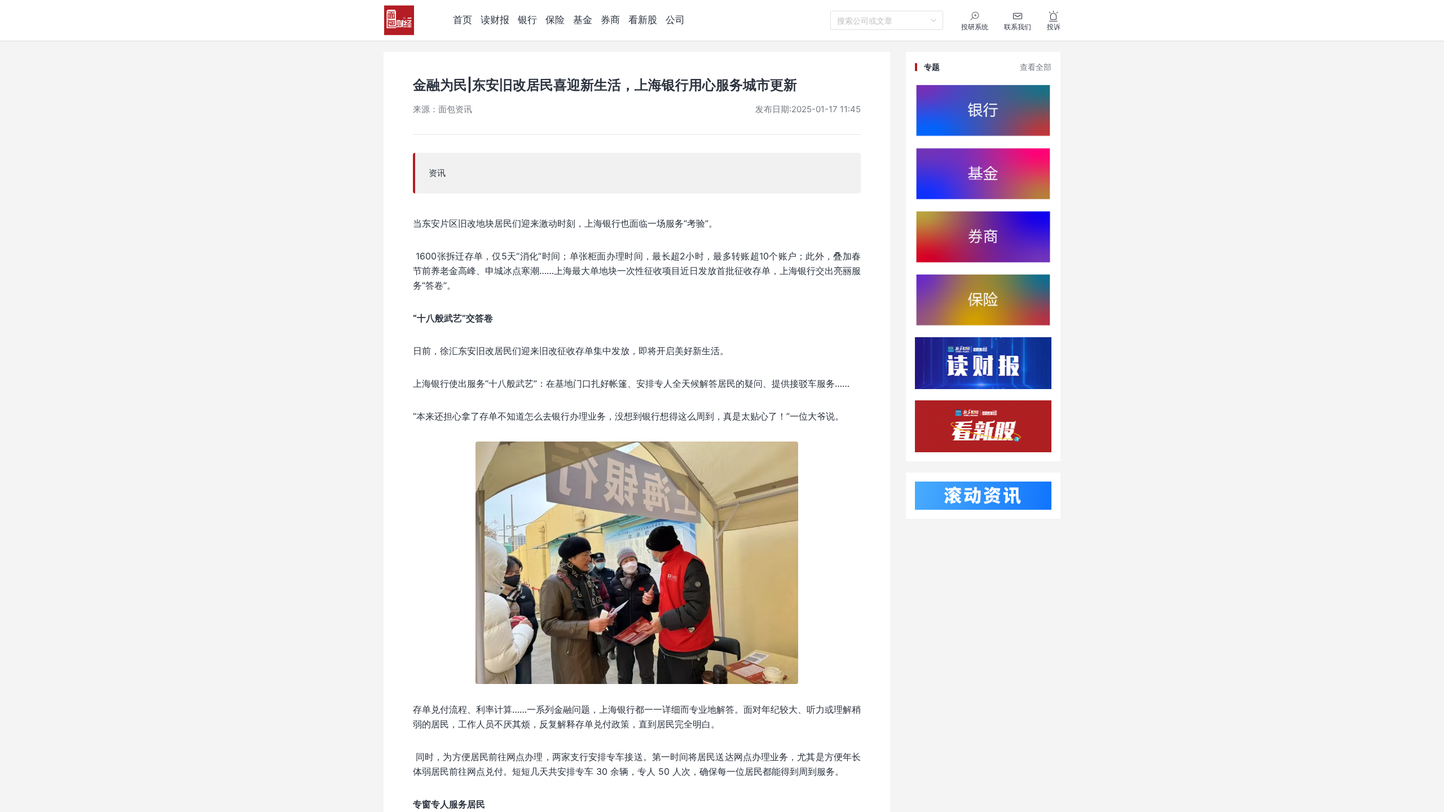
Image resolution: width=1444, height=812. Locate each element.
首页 (462, 19)
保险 (555, 19)
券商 (610, 19)
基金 (582, 19)
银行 (527, 19)
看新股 (642, 19)
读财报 (495, 19)
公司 (675, 19)
